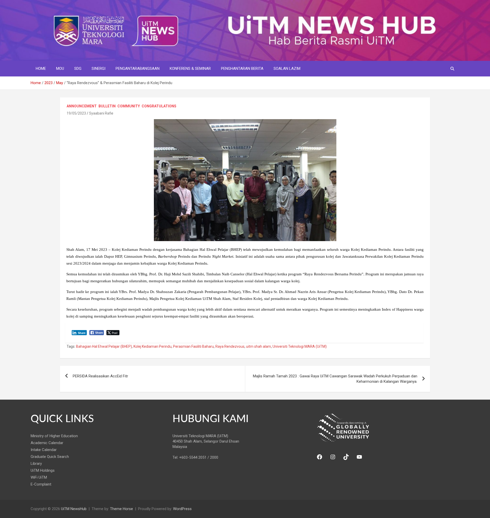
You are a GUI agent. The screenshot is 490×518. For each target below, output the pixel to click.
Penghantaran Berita (242, 68)
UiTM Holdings (43, 470)
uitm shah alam (258, 346)
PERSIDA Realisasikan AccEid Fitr (100, 376)
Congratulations (159, 106)
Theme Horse (121, 508)
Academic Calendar (47, 443)
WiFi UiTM (39, 477)
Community (128, 106)
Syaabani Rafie (101, 113)
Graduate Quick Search (50, 456)
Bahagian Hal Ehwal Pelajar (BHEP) (104, 346)
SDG (77, 68)
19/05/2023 (76, 113)
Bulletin (107, 106)
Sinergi (98, 68)
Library (36, 463)
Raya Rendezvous (229, 346)
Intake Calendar (44, 449)
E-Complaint (41, 484)
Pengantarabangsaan (138, 68)
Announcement (82, 106)
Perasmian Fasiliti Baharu (193, 346)
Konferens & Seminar (190, 68)
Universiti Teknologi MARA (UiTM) (300, 346)
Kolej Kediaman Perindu (152, 346)
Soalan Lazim (287, 68)
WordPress (182, 508)
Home (41, 68)
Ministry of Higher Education (54, 436)
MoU (60, 68)
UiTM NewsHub (74, 508)
